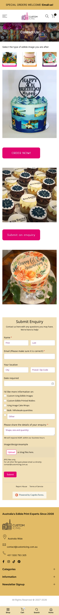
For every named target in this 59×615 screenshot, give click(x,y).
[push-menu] (4, 16)
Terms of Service (36, 486)
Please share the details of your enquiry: (29, 424)
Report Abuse (21, 486)
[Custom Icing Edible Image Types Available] (29, 59)
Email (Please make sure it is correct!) (29, 351)
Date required (11, 378)
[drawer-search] (47, 16)
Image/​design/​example (16, 444)
